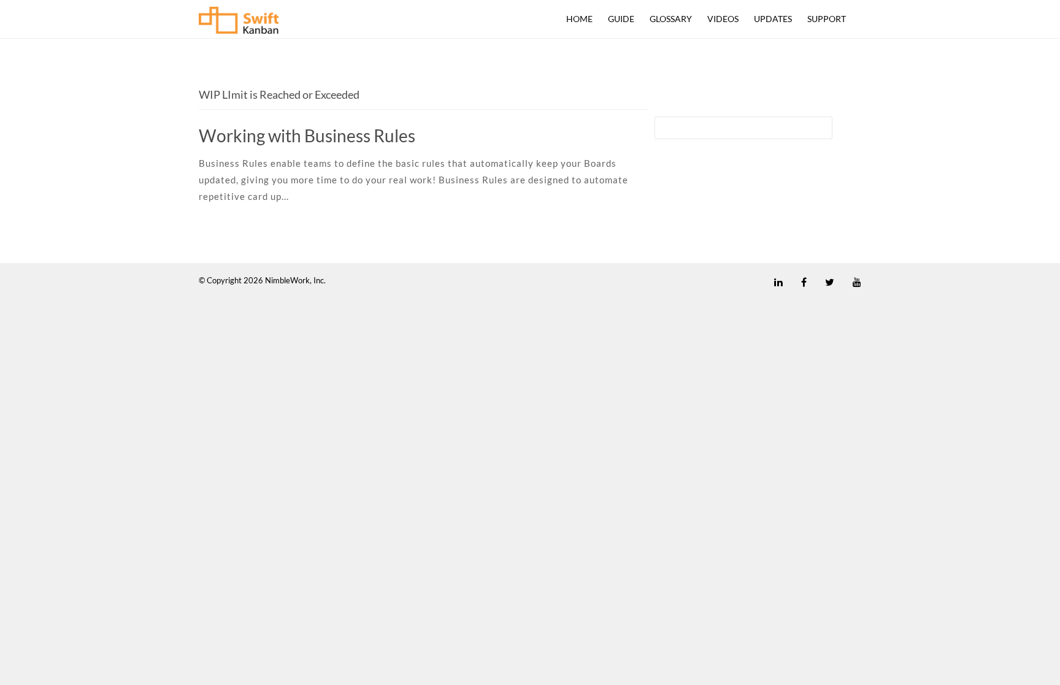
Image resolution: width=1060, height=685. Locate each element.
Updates (773, 18)
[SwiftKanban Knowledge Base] (238, 24)
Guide (621, 18)
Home (579, 18)
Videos (723, 18)
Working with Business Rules (307, 135)
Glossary (671, 18)
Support (826, 18)
